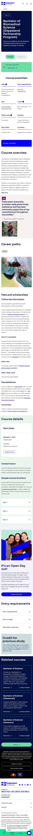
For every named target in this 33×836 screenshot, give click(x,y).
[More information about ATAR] (6, 84)
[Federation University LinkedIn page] (27, 784)
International (21, 57)
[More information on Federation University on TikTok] (30, 784)
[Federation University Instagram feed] (25, 784)
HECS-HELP (18, 386)
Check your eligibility (14, 649)
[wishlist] (23, 3)
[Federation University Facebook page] (22, 784)
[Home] (7, 3)
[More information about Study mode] (11, 115)
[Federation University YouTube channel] (19, 784)
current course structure (8, 489)
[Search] (27, 3)
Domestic (10, 57)
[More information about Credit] (23, 102)
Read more (4, 192)
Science (7, 15)
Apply (4, 833)
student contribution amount (16, 314)
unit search (15, 357)
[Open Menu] (31, 3)
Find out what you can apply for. (17, 411)
